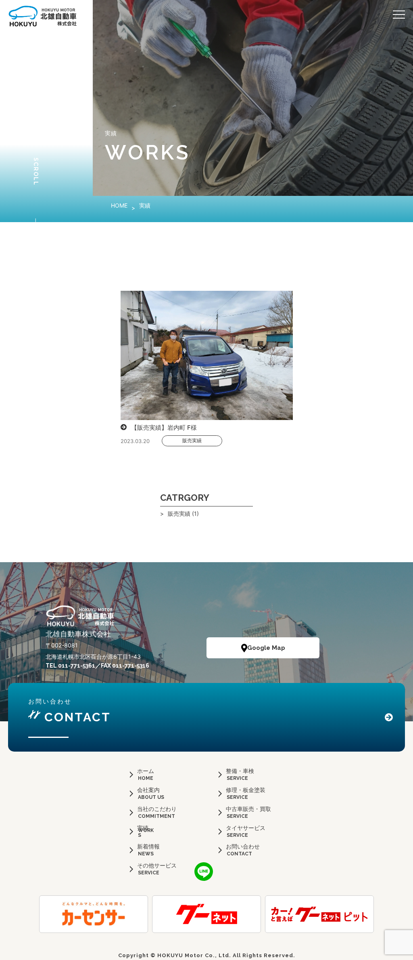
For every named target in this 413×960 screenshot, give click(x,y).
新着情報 (148, 846)
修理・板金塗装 (245, 789)
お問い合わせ (243, 846)
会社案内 (148, 789)
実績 (142, 827)
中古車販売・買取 (248, 808)
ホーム (145, 770)
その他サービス (157, 865)
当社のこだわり (157, 808)
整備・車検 (240, 770)
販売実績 (192, 440)
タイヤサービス (245, 827)
